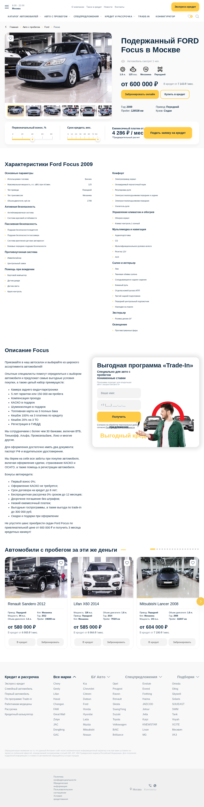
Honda (87, 709)
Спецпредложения (86, 16)
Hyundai (88, 714)
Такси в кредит (94, 7)
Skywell (176, 694)
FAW (56, 709)
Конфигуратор (165, 16)
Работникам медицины (18, 704)
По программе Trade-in (18, 699)
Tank (175, 714)
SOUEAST (178, 704)
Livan (145, 729)
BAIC (116, 729)
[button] (107, 67)
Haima (146, 699)
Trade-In (143, 16)
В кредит (22, 642)
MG (144, 734)
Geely (56, 688)
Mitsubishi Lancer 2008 (159, 604)
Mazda (87, 724)
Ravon (116, 694)
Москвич (177, 729)
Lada (86, 719)
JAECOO (147, 704)
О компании (78, 7)
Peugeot (117, 688)
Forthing (147, 694)
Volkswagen (120, 724)
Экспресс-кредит (185, 6)
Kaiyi (145, 719)
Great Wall (59, 714)
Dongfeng (59, 729)
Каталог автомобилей (23, 16)
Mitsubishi (89, 729)
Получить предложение (118, 418)
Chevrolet (88, 688)
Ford (85, 704)
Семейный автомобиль (18, 688)
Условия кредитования (61, 797)
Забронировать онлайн (140, 94)
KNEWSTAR (149, 724)
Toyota (116, 719)
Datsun (87, 699)
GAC (56, 734)
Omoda (176, 683)
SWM (175, 709)
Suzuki (116, 714)
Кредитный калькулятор (19, 714)
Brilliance (118, 734)
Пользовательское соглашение (63, 791)
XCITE (176, 724)
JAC (55, 724)
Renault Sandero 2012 (26, 604)
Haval (56, 699)
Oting (175, 688)
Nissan (87, 734)
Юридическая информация (61, 785)
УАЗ (174, 734)
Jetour (145, 709)
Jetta (145, 714)
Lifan (56, 694)
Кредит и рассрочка (118, 16)
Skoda (116, 704)
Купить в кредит (174, 94)
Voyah (175, 719)
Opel (115, 683)
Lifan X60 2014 (86, 604)
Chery (56, 683)
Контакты (119, 7)
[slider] (32, 139)
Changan (58, 704)
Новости (108, 7)
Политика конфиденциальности (65, 778)
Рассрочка (11, 709)
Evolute (146, 683)
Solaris (176, 699)
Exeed (146, 688)
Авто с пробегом (55, 16)
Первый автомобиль (17, 694)
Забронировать (50, 642)
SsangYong (119, 709)
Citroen (87, 694)
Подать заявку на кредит (168, 132)
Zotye (56, 719)
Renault (117, 699)
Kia (85, 683)
